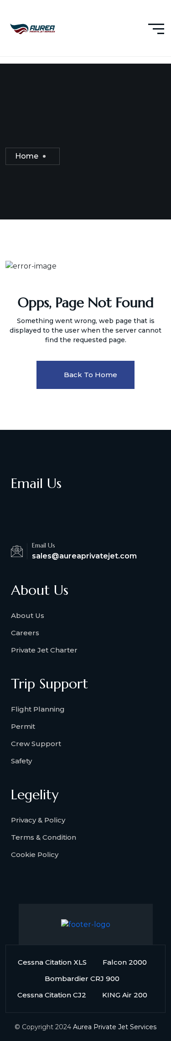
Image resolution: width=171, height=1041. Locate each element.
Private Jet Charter (44, 650)
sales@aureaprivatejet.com (84, 556)
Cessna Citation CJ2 (51, 994)
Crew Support (36, 743)
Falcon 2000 (125, 962)
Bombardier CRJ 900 (82, 978)
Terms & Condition (43, 837)
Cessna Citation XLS (52, 962)
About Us (27, 615)
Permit (23, 726)
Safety (21, 761)
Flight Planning (38, 709)
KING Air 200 (124, 994)
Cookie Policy (34, 854)
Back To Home (90, 374)
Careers (25, 632)
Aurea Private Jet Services (114, 1027)
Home (26, 156)
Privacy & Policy (38, 820)
